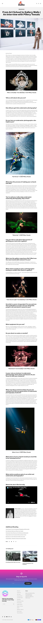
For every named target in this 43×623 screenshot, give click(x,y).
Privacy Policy (19, 602)
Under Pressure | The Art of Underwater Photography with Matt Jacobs (17, 529)
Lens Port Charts (20, 597)
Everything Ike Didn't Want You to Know (13, 562)
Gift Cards (18, 594)
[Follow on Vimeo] (9, 616)
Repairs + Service (20, 606)
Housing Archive (19, 595)
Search (18, 607)
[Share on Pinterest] (13, 541)
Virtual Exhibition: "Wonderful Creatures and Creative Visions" (16, 538)
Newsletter (19, 599)
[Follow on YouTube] (6, 616)
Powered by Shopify (10, 619)
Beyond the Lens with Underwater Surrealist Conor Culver (15, 536)
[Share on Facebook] (9, 541)
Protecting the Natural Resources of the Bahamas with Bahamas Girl (17, 532)
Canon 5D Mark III (14, 326)
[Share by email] (16, 541)
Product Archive (19, 604)
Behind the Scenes (21, 9)
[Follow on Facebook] (2, 616)
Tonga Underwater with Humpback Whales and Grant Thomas (16, 534)
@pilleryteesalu (17, 517)
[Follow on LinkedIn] (11, 616)
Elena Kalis (27, 125)
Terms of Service (20, 612)
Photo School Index (20, 601)
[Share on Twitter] (11, 541)
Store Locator (19, 611)
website (30, 515)
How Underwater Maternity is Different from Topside (14, 531)
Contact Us (19, 592)
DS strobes (30, 326)
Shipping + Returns (20, 609)
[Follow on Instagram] (4, 616)
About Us (18, 590)
